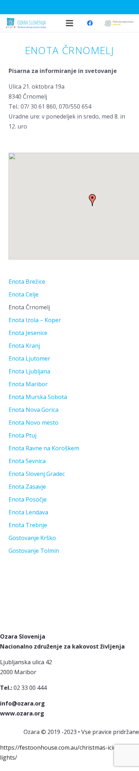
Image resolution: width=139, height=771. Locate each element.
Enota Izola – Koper (35, 320)
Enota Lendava (28, 512)
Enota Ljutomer (29, 358)
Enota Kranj (24, 346)
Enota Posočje (28, 499)
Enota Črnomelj (29, 307)
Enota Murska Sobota (38, 397)
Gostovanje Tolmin (34, 551)
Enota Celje (23, 294)
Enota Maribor (28, 384)
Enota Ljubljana (29, 371)
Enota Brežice (27, 281)
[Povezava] (118, 23)
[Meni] (69, 23)
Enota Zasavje (27, 487)
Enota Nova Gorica (33, 410)
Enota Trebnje (28, 525)
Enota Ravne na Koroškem (44, 448)
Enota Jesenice (28, 333)
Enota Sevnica (27, 461)
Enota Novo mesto (33, 422)
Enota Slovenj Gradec (37, 474)
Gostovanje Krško (32, 538)
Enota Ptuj (22, 435)
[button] (92, 200)
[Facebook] (90, 23)
